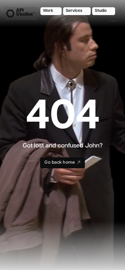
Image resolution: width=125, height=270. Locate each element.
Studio (101, 11)
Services (74, 11)
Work (48, 11)
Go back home (59, 162)
